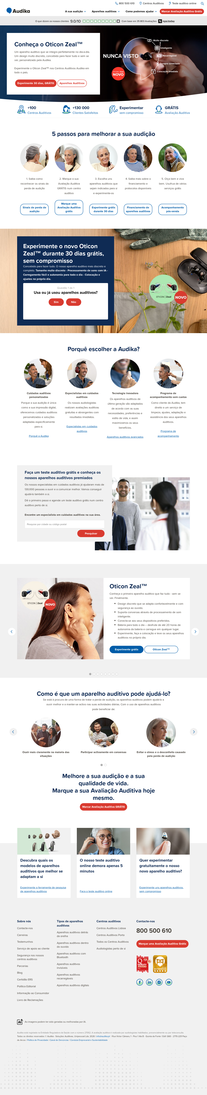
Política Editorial (26, 986)
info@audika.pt (103, 1036)
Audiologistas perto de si (111, 948)
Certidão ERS (25, 979)
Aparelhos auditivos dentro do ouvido (72, 945)
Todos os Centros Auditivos (113, 942)
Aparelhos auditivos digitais (73, 985)
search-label (202, 3)
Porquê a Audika (39, 436)
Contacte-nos (25, 928)
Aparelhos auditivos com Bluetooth (71, 955)
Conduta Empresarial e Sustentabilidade (89, 1040)
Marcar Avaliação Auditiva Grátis (182, 11)
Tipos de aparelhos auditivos (70, 923)
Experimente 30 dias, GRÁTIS (35, 83)
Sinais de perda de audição (34, 209)
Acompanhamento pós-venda (172, 209)
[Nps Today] (101, 21)
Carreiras (22, 935)
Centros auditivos (109, 921)
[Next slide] (195, 631)
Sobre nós (24, 921)
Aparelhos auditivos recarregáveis (68, 976)
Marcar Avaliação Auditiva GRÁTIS (103, 807)
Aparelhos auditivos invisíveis (68, 966)
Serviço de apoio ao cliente (33, 948)
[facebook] (139, 983)
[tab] (75, 11)
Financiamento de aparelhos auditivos (138, 209)
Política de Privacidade (37, 1040)
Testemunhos (25, 942)
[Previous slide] (12, 631)
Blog (19, 972)
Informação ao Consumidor (33, 993)
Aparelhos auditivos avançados (125, 437)
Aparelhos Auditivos (72, 83)
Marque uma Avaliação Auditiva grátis (69, 207)
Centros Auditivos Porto (111, 935)
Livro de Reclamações (30, 1000)
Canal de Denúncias (59, 1040)
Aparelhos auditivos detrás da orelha (72, 934)
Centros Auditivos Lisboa (111, 928)
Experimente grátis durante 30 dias (103, 209)
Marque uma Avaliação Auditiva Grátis (162, 944)
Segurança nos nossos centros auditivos (30, 957)
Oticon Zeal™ (161, 649)
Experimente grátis (126, 649)
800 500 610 (154, 930)
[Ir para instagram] (159, 983)
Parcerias (22, 966)
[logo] (18, 11)
